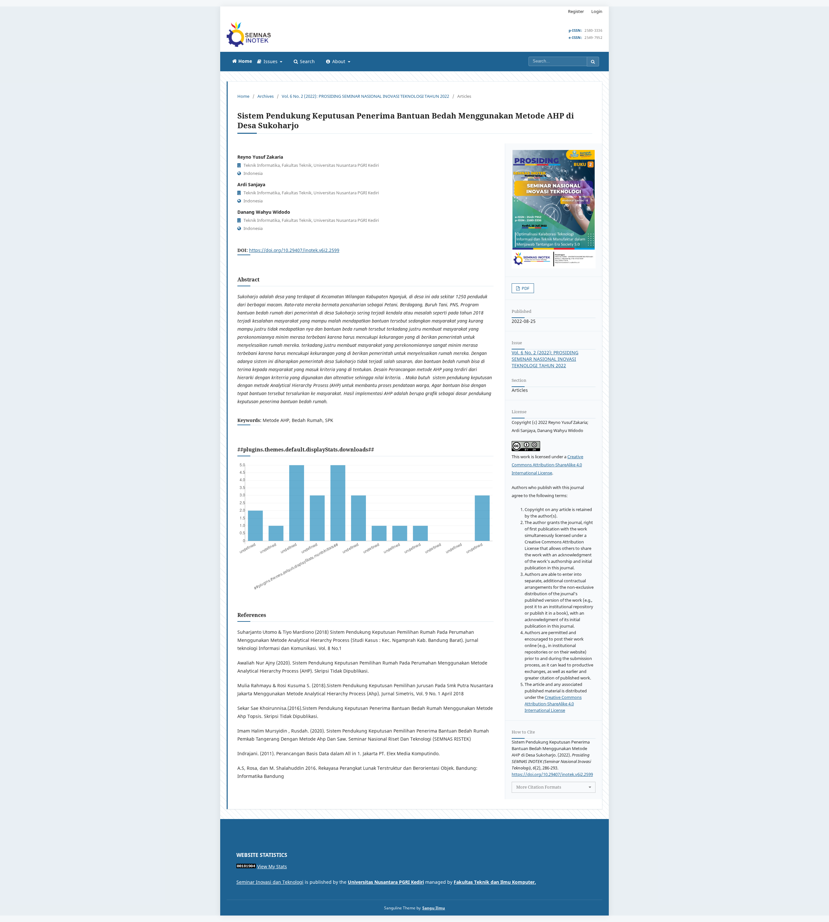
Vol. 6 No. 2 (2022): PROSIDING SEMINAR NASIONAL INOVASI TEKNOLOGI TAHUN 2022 (365, 96)
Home (243, 96)
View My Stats (272, 866)
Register (576, 11)
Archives (265, 96)
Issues (270, 61)
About (338, 61)
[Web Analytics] (246, 866)
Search (307, 61)
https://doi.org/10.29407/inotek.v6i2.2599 (294, 250)
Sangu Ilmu (433, 907)
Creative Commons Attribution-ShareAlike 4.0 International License (547, 465)
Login (596, 11)
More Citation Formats (538, 787)
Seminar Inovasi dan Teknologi (269, 882)
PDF (525, 288)
